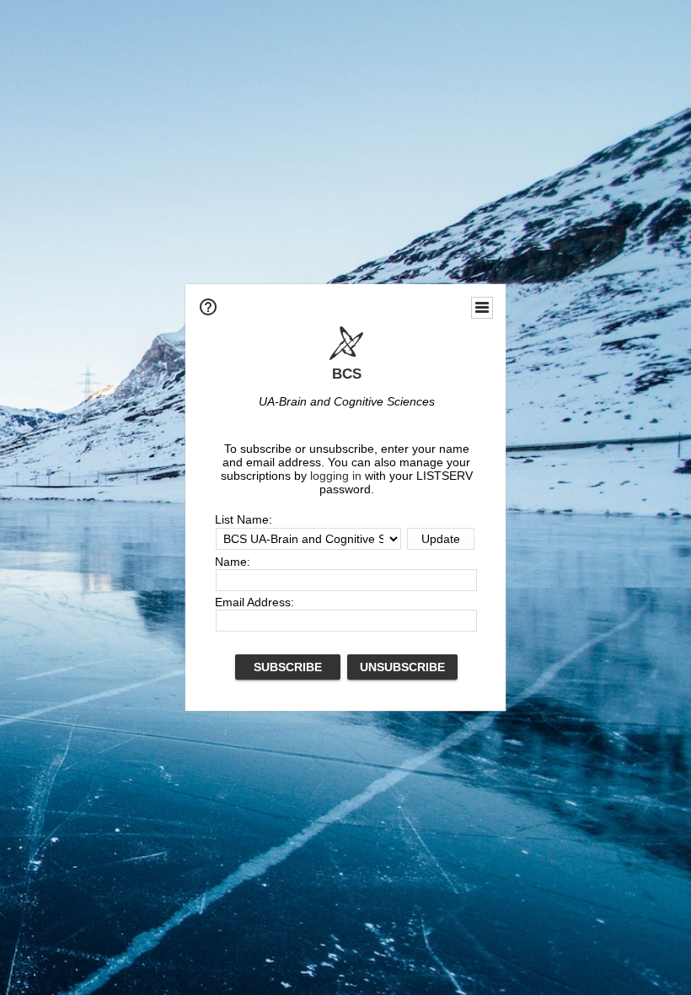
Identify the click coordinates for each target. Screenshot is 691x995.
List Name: (243, 519)
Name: (232, 561)
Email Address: (254, 602)
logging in (336, 475)
